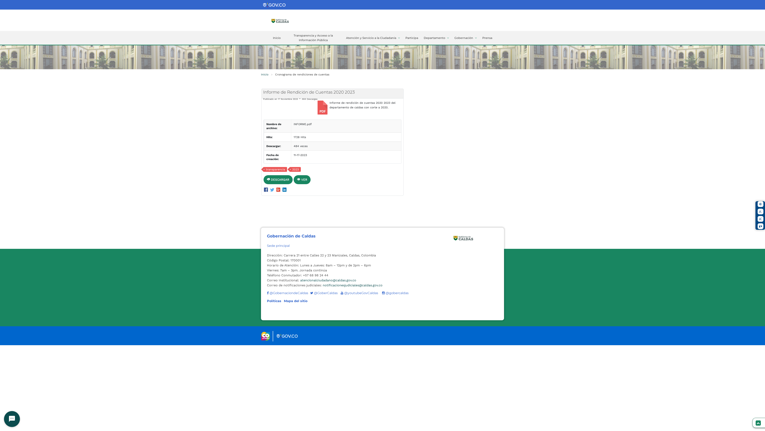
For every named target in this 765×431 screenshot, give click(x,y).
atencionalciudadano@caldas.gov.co (328, 280)
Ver (303, 179)
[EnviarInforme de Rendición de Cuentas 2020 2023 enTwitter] (273, 190)
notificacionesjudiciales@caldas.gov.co (352, 285)
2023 (295, 169)
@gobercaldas (397, 293)
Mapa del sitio (295, 301)
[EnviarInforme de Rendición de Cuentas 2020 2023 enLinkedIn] (284, 190)
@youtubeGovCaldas (359, 293)
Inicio (277, 38)
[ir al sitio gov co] (274, 5)
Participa (411, 38)
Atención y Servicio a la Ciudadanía (371, 38)
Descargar (279, 179)
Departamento (434, 38)
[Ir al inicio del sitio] (286, 20)
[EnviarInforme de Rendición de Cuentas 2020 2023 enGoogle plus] (279, 190)
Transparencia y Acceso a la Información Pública (313, 38)
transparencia (275, 169)
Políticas (274, 301)
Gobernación (463, 38)
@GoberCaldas (324, 293)
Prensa (487, 38)
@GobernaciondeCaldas (288, 293)
